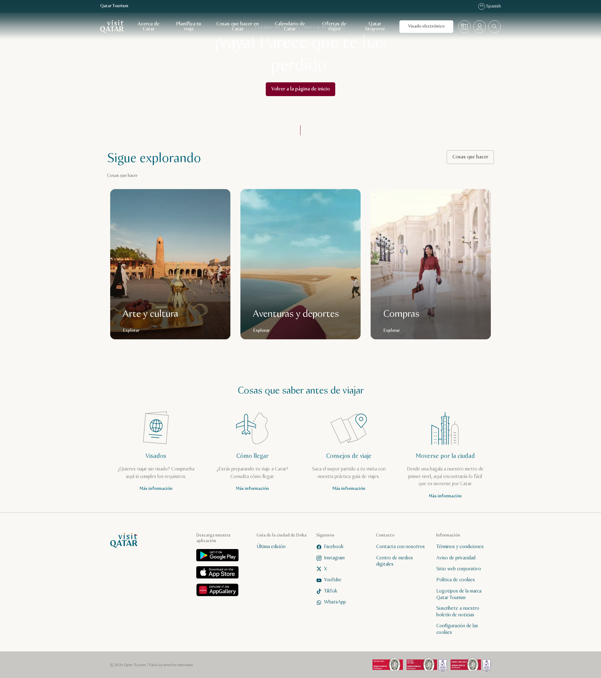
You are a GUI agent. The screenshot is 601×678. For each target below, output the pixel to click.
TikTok (330, 591)
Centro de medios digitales (394, 561)
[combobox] (494, 26)
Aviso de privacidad (455, 558)
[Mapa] (464, 26)
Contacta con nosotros (400, 546)
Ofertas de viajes (334, 26)
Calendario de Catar (290, 26)
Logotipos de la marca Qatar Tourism (458, 594)
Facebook (333, 546)
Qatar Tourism (114, 6)
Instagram (334, 558)
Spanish (490, 6)
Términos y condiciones (460, 546)
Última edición (271, 546)
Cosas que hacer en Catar (237, 26)
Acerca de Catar (148, 26)
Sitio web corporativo (458, 569)
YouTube (333, 580)
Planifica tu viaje (188, 26)
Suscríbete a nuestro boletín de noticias (457, 611)
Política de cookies (455, 580)
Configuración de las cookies (457, 629)
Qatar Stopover (375, 26)
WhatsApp (335, 602)
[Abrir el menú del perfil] (479, 26)
